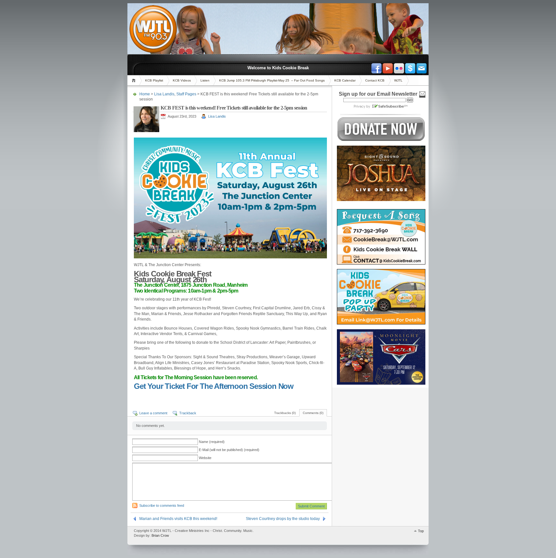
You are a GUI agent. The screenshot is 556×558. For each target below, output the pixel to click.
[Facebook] (376, 68)
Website (205, 458)
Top (421, 531)
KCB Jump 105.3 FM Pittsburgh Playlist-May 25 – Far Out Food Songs (272, 80)
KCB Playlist (154, 80)
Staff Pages (186, 94)
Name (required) (212, 442)
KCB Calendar (345, 80)
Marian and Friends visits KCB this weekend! (178, 518)
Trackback (187, 413)
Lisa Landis (164, 94)
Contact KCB (375, 80)
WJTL (398, 80)
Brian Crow (160, 535)
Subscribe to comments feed (161, 505)
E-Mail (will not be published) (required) (229, 450)
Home (134, 80)
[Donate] (410, 68)
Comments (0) (313, 413)
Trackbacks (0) (285, 413)
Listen (204, 80)
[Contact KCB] (421, 68)
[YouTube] (388, 68)
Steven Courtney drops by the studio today (283, 518)
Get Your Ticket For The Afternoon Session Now (213, 386)
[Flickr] (399, 68)
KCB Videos (182, 80)
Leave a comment (153, 413)
